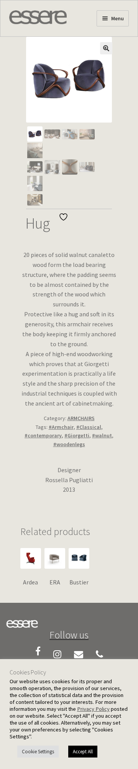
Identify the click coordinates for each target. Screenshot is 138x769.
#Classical (88, 427)
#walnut (102, 435)
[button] (106, 48)
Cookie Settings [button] (38, 751)
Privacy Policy (93, 708)
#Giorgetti (76, 435)
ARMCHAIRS (81, 418)
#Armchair (61, 427)
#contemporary (43, 435)
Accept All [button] (83, 751)
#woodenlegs (69, 444)
